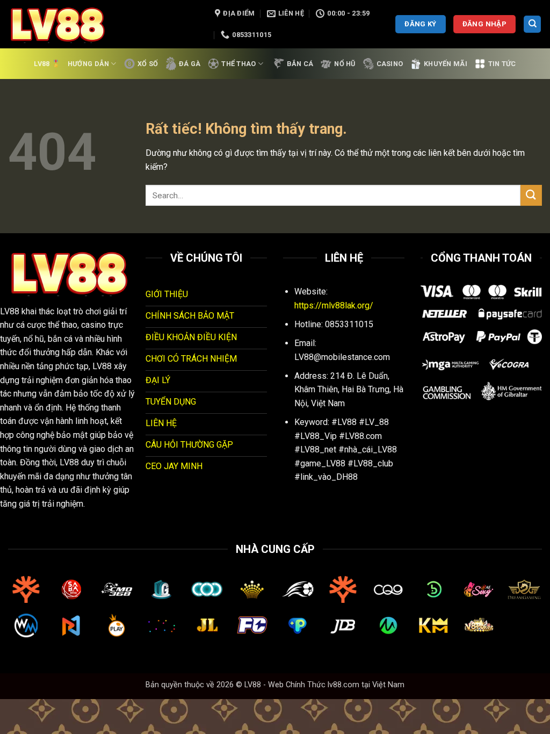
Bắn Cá (300, 64)
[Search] (532, 24)
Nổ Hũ (344, 64)
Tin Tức (502, 64)
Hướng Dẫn (88, 64)
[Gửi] (531, 195)
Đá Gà (189, 64)
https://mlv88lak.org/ (333, 305)
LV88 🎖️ (47, 64)
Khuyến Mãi (445, 64)
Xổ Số (148, 64)
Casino (390, 64)
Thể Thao (238, 64)
